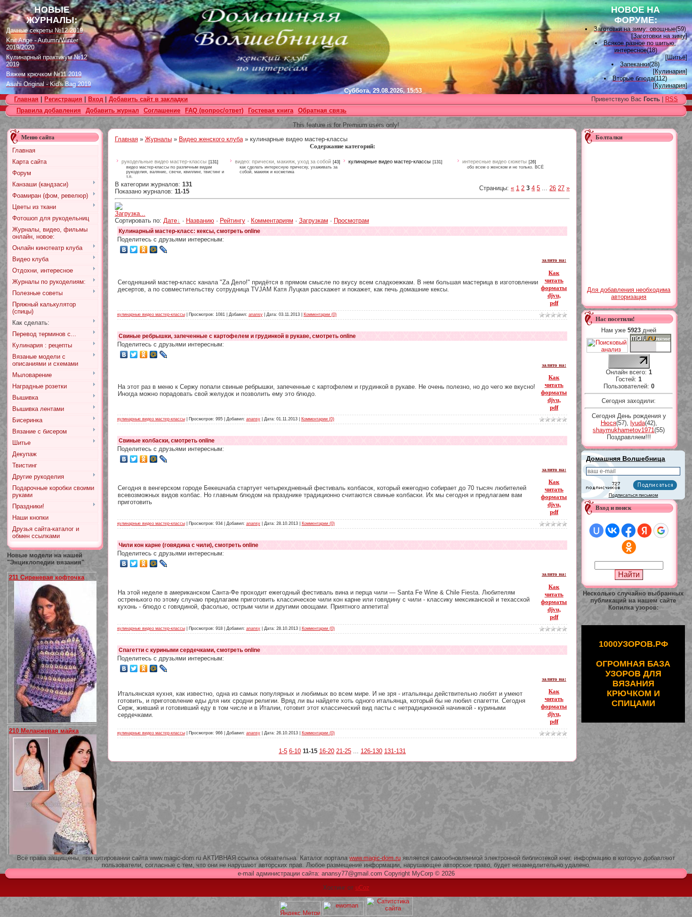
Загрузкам (313, 220)
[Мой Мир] (154, 249)
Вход (95, 99)
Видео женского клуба (211, 139)
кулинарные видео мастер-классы (389, 161)
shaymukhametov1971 (623, 430)
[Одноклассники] (144, 249)
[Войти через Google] (660, 530)
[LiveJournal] (164, 249)
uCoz (362, 887)
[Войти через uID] (596, 530)
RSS (671, 99)
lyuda (637, 422)
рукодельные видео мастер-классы (164, 161)
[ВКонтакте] (124, 249)
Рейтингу (232, 220)
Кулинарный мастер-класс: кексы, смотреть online (189, 231)
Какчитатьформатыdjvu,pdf (554, 287)
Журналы (158, 139)
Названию (200, 220)
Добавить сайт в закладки (148, 99)
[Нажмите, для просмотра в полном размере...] (59, 720)
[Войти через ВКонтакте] (612, 530)
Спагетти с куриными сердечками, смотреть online (189, 650)
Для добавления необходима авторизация (628, 293)
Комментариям (272, 220)
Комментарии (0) (320, 314)
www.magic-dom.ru (375, 857)
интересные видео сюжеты (494, 161)
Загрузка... (130, 213)
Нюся (608, 422)
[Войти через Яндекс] (644, 530)
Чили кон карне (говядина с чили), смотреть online (188, 545)
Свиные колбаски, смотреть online (167, 440)
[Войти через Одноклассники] (629, 547)
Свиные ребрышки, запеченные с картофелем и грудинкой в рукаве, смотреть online (237, 336)
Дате (170, 220)
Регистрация (63, 99)
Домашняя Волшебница (625, 458)
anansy (256, 314)
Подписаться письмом (633, 495)
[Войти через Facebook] (628, 530)
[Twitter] (134, 249)
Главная (126, 139)
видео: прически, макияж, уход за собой (283, 161)
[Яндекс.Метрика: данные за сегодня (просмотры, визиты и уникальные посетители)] (300, 908)
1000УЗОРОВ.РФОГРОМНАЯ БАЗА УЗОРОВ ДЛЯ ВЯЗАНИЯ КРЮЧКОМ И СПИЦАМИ (633, 673)
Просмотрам (351, 220)
